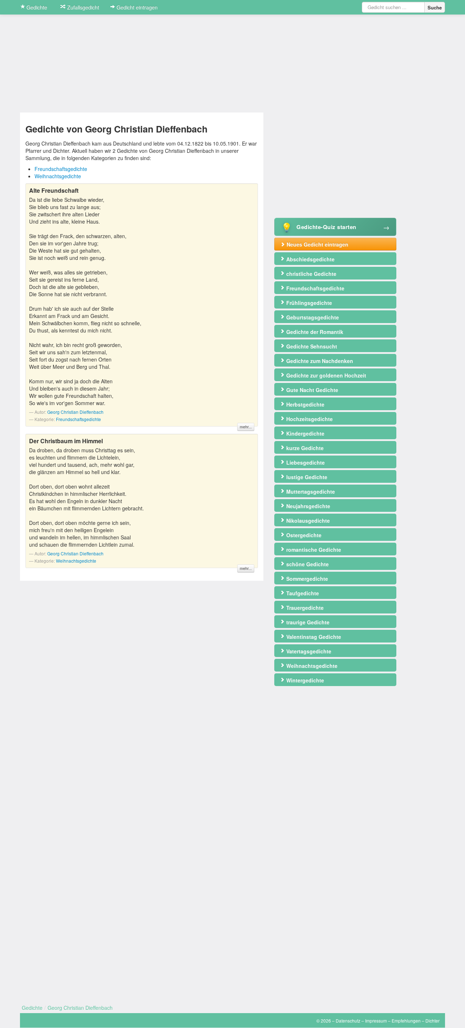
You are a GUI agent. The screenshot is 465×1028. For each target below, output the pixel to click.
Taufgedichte (302, 593)
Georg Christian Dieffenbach (75, 412)
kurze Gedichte (304, 448)
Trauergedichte (304, 607)
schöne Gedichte (307, 564)
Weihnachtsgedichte (58, 176)
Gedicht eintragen (136, 7)
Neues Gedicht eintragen (316, 244)
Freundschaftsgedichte (61, 168)
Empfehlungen (406, 1020)
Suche (435, 7)
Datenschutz (348, 1020)
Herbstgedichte (304, 404)
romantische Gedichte (313, 549)
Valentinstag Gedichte (313, 636)
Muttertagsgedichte (310, 491)
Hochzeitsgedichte (309, 419)
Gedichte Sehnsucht (311, 346)
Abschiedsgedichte (310, 259)
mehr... (246, 426)
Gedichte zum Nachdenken (319, 360)
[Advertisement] (335, 163)
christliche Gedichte (310, 273)
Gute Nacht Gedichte (311, 389)
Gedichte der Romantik (314, 331)
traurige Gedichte (307, 622)
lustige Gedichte (306, 477)
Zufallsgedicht (82, 7)
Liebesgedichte (305, 462)
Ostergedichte (303, 535)
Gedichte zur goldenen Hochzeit (325, 375)
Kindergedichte (304, 433)
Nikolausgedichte (307, 520)
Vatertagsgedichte (308, 651)
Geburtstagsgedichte (312, 317)
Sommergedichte (306, 578)
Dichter (432, 1020)
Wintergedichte (304, 680)
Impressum (376, 1020)
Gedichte (36, 7)
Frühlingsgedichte (308, 302)
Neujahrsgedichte (307, 506)
